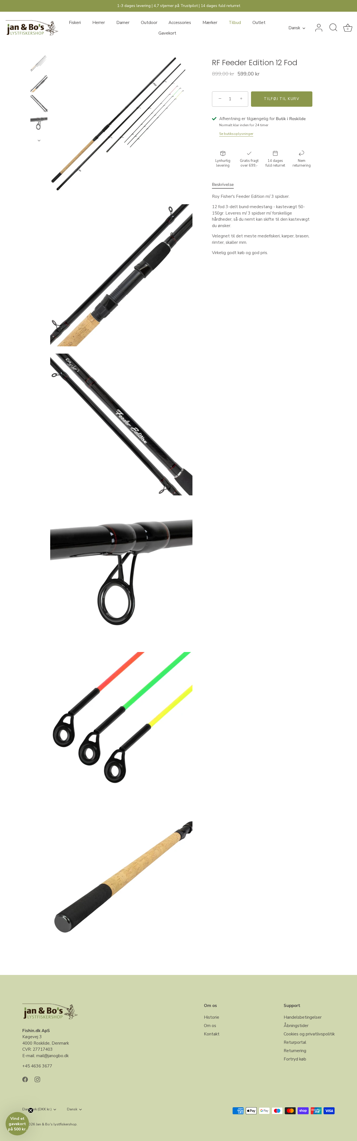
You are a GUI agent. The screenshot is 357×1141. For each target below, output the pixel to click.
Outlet (259, 22)
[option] (39, 65)
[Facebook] (25, 1079)
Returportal (295, 1042)
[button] (17, 1123)
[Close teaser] (30, 1110)
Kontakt (211, 1034)
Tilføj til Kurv (281, 98)
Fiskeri (75, 22)
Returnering (295, 1051)
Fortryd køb (295, 1059)
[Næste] (39, 140)
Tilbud (235, 22)
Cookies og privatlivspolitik (309, 1034)
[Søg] (333, 28)
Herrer (98, 22)
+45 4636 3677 (37, 1066)
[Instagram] (37, 1079)
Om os (210, 1025)
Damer (122, 22)
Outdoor (149, 22)
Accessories (179, 22)
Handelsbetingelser (303, 1017)
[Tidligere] (39, 50)
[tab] (225, 184)
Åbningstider (296, 1025)
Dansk (294, 28)
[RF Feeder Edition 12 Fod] (39, 63)
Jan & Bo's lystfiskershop (56, 1124)
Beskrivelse (223, 184)
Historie (211, 1017)
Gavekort (167, 33)
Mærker (209, 22)
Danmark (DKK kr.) (37, 1109)
